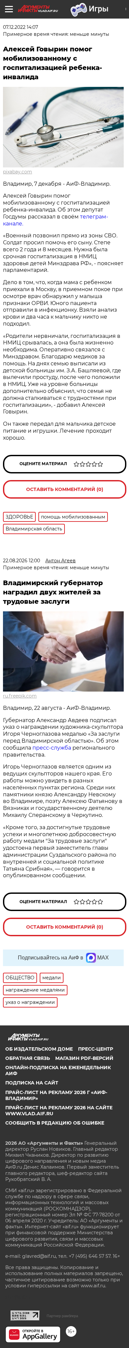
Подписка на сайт (31, 1083)
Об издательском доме (39, 1049)
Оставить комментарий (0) (64, 489)
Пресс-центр (95, 1049)
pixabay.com (17, 172)
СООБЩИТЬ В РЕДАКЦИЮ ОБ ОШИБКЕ (54, 1123)
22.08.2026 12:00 (21, 561)
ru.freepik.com (20, 696)
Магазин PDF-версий (84, 1058)
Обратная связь (27, 1058)
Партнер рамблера (62, 1316)
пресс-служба (51, 748)
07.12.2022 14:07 (20, 27)
